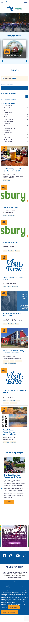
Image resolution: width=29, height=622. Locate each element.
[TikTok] (25, 556)
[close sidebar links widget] (14, 581)
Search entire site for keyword (8, 99)
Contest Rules (21, 575)
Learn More (9, 501)
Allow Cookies (13, 607)
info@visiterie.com (21, 574)
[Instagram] (11, 556)
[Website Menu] (25, 2)
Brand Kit (14, 575)
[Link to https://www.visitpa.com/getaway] (14, 569)
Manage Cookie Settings (9, 612)
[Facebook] (4, 556)
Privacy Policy (7, 575)
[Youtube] (17, 556)
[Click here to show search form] (6, 2)
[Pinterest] (14, 561)
